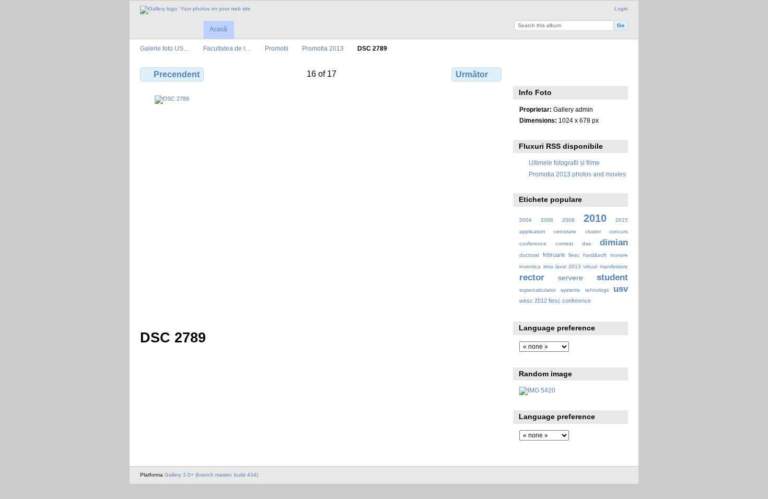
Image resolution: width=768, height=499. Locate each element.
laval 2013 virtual (576, 266)
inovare (619, 255)
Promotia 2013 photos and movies (577, 174)
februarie (554, 255)
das (586, 243)
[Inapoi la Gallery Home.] (195, 10)
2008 (568, 220)
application (532, 231)
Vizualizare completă (525, 73)
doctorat (529, 255)
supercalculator (537, 290)
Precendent (177, 74)
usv (620, 289)
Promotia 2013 (323, 48)
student (612, 277)
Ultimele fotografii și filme (564, 162)
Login (621, 8)
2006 (547, 220)
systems (570, 290)
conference (532, 243)
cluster (593, 231)
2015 (621, 220)
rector (531, 277)
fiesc (573, 255)
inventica (530, 266)
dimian (614, 242)
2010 (595, 218)
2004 (525, 220)
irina (548, 266)
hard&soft (595, 255)
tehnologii (597, 290)
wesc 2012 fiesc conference (555, 301)
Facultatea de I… (227, 48)
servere (570, 278)
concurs (618, 231)
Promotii (276, 48)
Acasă (218, 29)
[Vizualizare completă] (322, 206)
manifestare (614, 266)
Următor (472, 74)
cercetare (565, 231)
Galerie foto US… (165, 48)
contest (564, 243)
